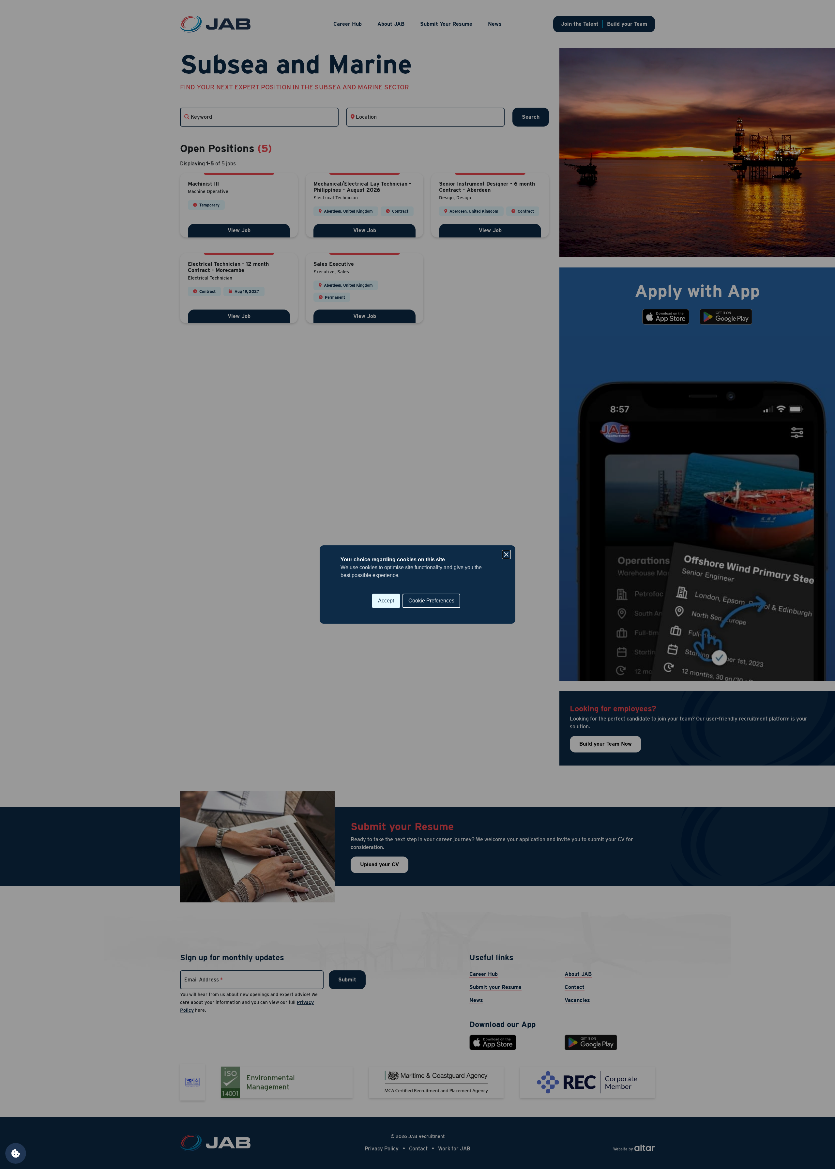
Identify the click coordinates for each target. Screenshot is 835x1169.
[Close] (506, 554)
